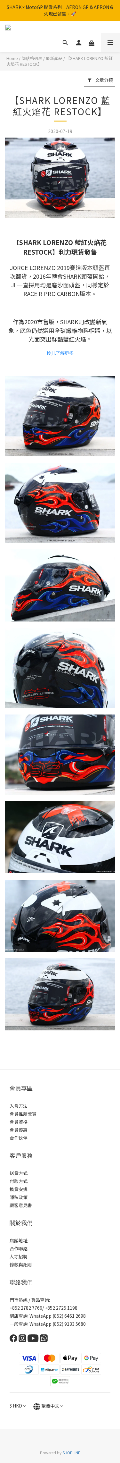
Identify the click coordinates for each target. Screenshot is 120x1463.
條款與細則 (21, 1264)
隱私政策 (19, 1197)
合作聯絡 (19, 1248)
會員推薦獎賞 (23, 1114)
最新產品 (54, 58)
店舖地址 (19, 1240)
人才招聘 (19, 1256)
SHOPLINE (71, 1452)
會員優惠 (19, 1130)
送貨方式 (19, 1173)
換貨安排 (19, 1189)
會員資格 (19, 1122)
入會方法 (19, 1106)
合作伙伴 (19, 1138)
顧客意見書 (21, 1205)
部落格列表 (31, 58)
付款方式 (19, 1181)
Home (12, 58)
